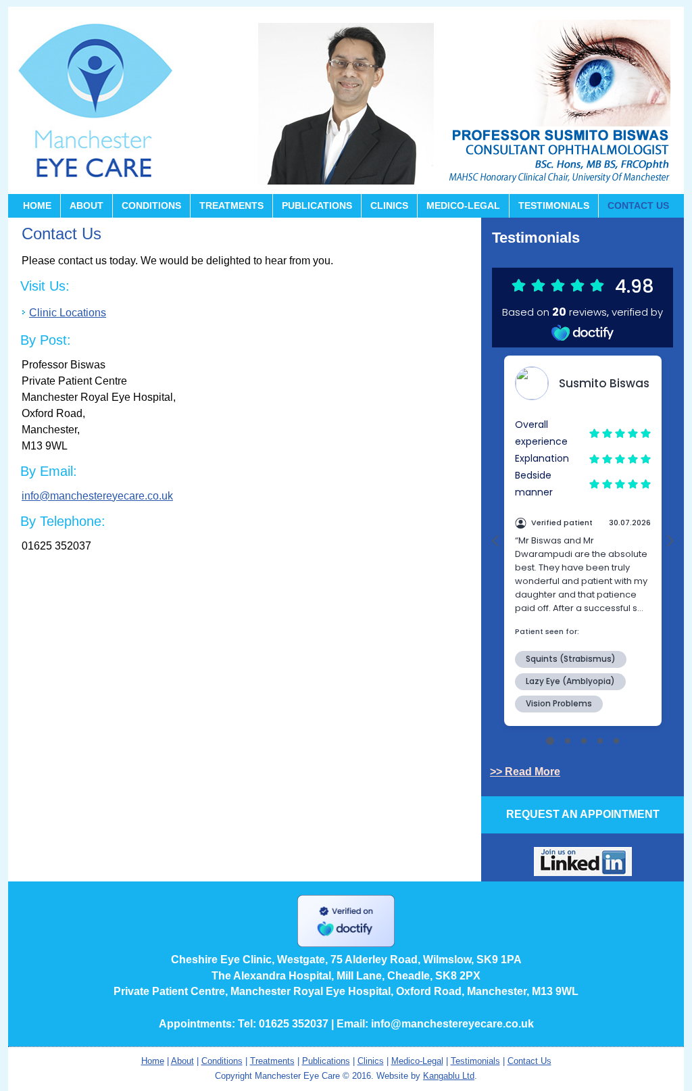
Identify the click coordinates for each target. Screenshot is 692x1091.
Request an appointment (583, 814)
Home (37, 205)
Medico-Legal (463, 205)
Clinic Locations (67, 312)
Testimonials (553, 205)
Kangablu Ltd (448, 1076)
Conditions (151, 205)
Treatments (231, 205)
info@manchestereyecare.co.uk (97, 496)
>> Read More (525, 771)
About (86, 205)
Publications (317, 205)
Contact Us (638, 205)
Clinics (389, 205)
